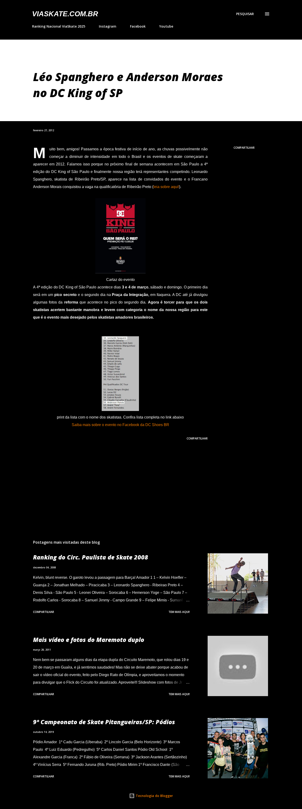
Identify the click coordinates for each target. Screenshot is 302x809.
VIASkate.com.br (65, 14)
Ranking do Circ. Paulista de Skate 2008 (90, 557)
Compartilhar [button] (244, 148)
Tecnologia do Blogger (154, 795)
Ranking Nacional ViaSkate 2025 (58, 26)
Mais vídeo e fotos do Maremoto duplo (88, 640)
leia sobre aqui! (166, 187)
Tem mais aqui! (179, 612)
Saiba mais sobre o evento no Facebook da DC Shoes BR (120, 425)
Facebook (138, 26)
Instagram (107, 26)
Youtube (166, 26)
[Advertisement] (113, 481)
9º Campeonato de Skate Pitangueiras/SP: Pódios (104, 722)
